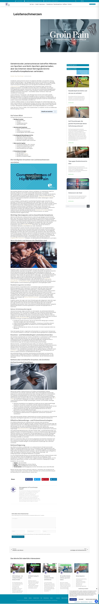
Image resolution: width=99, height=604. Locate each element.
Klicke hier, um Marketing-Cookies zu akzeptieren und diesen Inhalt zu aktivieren (33, 176)
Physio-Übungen (20, 76)
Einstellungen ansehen (91, 599)
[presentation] (81, 1)
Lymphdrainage (54, 600)
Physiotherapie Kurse (57, 4)
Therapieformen (49, 4)
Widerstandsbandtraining (24, 428)
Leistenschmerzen (15, 86)
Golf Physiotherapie (83, 72)
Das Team (32, 4)
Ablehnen (81, 599)
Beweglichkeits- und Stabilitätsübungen (20, 281)
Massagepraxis (26, 600)
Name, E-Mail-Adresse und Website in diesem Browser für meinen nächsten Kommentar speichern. (31, 534)
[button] (96, 588)
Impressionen (42, 4)
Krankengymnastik (33, 600)
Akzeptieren (73, 599)
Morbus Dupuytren (80, 576)
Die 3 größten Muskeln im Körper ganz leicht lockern (65, 577)
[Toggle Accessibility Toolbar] (96, 601)
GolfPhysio (65, 4)
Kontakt (37, 4)
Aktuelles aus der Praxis (82, 70)
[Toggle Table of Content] (54, 112)
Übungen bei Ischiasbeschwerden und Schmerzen (49, 577)
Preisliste (70, 4)
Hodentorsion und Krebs (42, 210)
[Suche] (88, 206)
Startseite (12, 76)
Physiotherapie (40, 600)
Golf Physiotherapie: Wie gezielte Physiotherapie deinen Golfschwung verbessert (77, 123)
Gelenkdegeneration (27, 224)
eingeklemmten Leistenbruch (18, 238)
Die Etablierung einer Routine (46, 196)
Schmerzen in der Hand (75, 193)
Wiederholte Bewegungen (22, 317)
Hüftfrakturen (14, 350)
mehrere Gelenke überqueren (31, 297)
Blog (16, 76)
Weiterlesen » (71, 102)
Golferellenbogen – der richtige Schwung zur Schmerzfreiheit (17, 577)
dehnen (26, 153)
